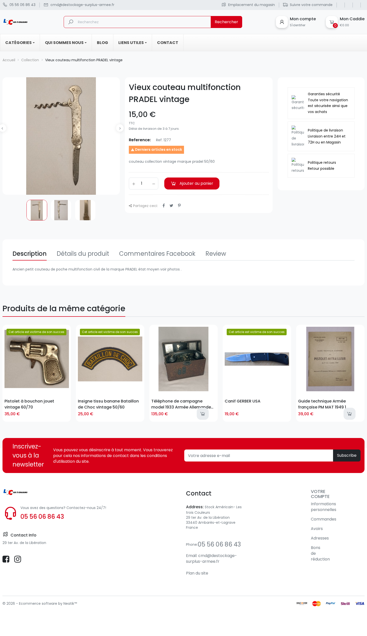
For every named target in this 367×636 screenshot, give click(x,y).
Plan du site (197, 573)
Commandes (323, 519)
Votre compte (320, 494)
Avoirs (317, 529)
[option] (37, 210)
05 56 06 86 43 (42, 516)
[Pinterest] (179, 205)
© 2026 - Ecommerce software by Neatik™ (39, 603)
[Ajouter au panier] (203, 414)
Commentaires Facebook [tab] (157, 254)
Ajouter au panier (196, 183)
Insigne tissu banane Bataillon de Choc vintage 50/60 (108, 404)
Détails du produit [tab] (83, 254)
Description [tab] (29, 254)
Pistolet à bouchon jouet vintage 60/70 (29, 404)
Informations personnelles (323, 506)
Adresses (320, 538)
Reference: (140, 140)
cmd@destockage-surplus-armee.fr (211, 558)
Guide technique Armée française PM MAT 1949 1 (322, 404)
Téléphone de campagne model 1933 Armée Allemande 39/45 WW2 (181, 404)
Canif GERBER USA (242, 401)
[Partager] (164, 205)
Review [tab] (215, 254)
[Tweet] (171, 205)
